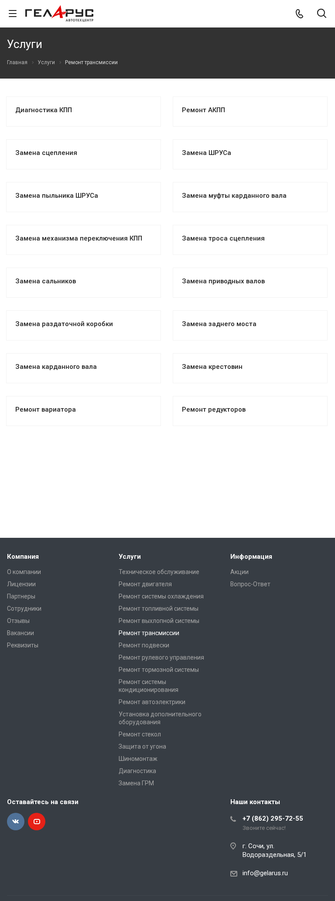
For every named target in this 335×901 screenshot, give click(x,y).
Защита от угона (142, 746)
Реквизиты (22, 645)
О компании (24, 571)
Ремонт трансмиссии (149, 632)
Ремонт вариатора (45, 409)
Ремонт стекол (140, 734)
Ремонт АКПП (203, 110)
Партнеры (21, 596)
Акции (239, 571)
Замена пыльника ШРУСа (56, 195)
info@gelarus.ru (265, 873)
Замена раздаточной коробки (64, 324)
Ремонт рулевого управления (161, 657)
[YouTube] (36, 821)
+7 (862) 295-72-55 (273, 818)
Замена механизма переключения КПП (78, 238)
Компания (23, 557)
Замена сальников (45, 281)
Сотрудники (24, 608)
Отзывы (18, 620)
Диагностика (137, 770)
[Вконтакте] (15, 821)
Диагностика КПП (43, 110)
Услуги (130, 557)
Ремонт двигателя (145, 584)
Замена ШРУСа (206, 153)
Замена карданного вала (56, 367)
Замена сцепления (46, 153)
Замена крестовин (212, 367)
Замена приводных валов (223, 281)
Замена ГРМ (136, 783)
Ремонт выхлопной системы (159, 620)
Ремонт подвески (144, 645)
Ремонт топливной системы (158, 608)
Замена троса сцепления (223, 238)
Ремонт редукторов (214, 409)
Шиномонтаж (138, 758)
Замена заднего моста (219, 324)
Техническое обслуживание (159, 571)
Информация (251, 557)
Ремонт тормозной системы (159, 669)
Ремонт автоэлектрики (152, 701)
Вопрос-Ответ (250, 584)
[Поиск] (321, 14)
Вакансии (20, 632)
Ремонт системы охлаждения (161, 596)
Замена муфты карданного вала (234, 195)
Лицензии (21, 584)
